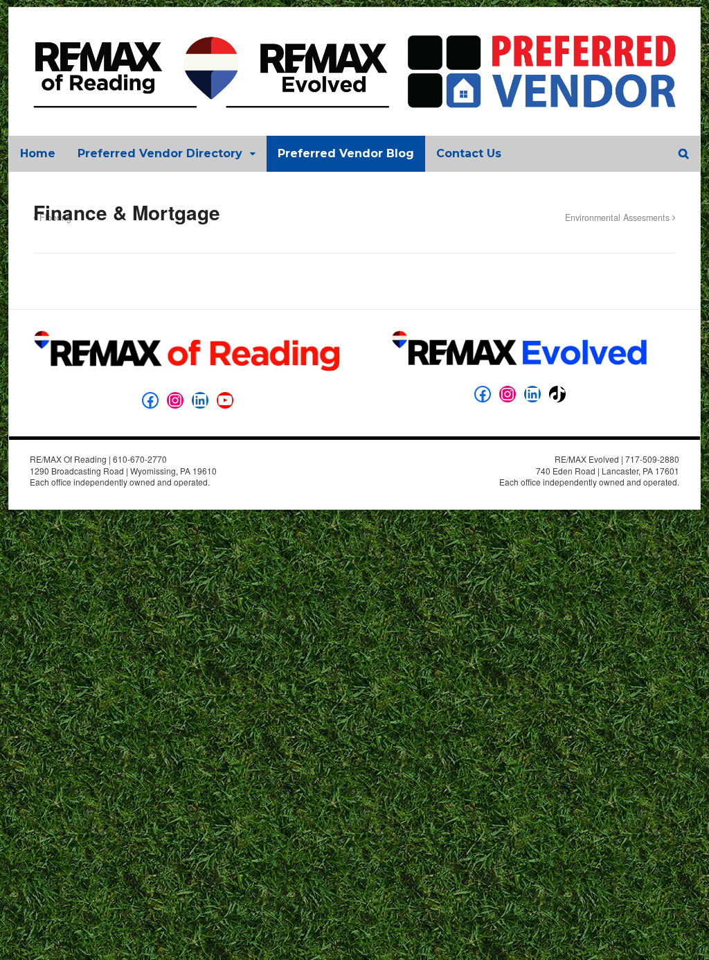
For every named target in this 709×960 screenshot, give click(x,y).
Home (37, 153)
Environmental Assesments (618, 217)
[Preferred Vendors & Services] (354, 100)
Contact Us (468, 153)
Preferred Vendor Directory (160, 153)
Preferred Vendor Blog (346, 153)
